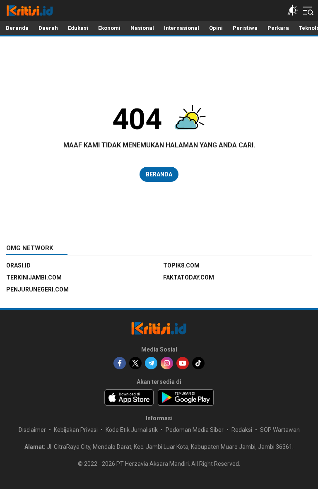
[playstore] (186, 397)
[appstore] (129, 397)
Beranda (159, 174)
